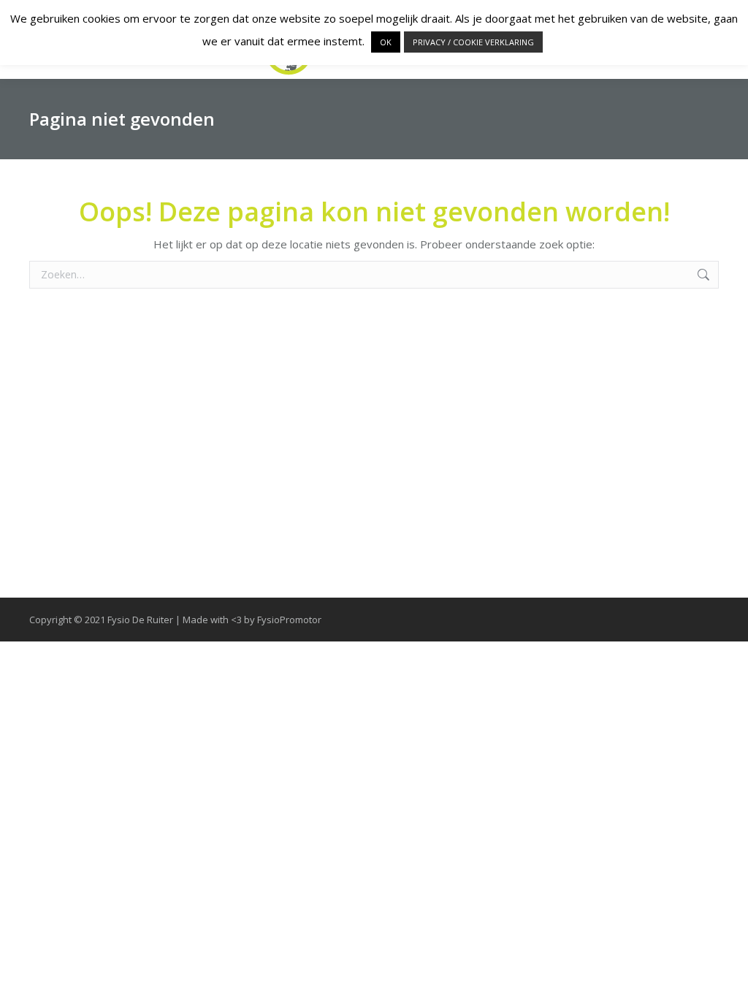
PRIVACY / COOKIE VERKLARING (473, 42)
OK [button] (386, 42)
